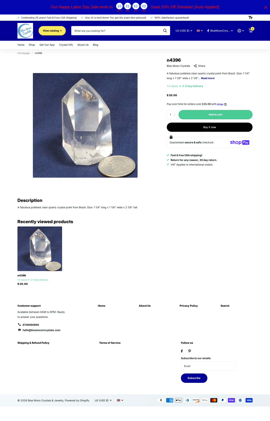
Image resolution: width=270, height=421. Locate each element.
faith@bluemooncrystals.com (41, 330)
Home (20, 44)
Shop (32, 44)
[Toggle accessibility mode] (251, 17)
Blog (95, 44)
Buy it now (209, 127)
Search (225, 305)
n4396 (21, 275)
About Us (83, 44)
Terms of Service (109, 342)
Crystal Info (66, 44)
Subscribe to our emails (196, 358)
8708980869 (31, 324)
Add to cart (215, 114)
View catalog (51, 30)
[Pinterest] (189, 351)
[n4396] (39, 248)
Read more (208, 78)
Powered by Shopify (77, 400)
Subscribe (194, 378)
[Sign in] (240, 31)
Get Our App (47, 44)
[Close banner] (265, 7)
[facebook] (182, 351)
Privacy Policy (189, 305)
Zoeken (165, 30)
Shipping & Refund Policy (33, 342)
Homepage (23, 53)
